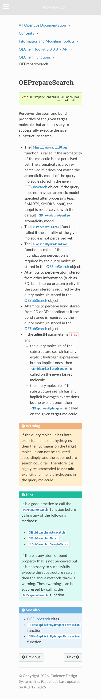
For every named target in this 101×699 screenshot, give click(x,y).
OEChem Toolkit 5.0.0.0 (38, 49)
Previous (32, 657)
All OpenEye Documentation (42, 25)
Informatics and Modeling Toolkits (47, 41)
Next (71, 657)
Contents (26, 33)
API (65, 49)
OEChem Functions (35, 57)
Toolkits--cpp (54, 7)
